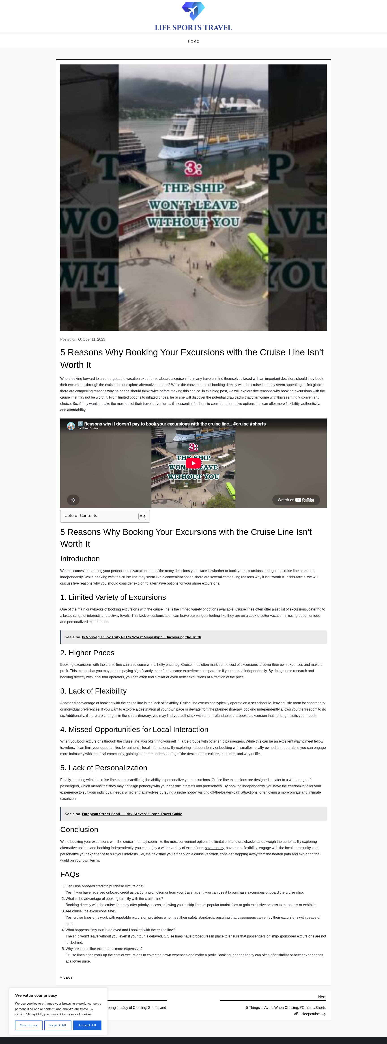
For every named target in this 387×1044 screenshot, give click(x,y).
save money (214, 848)
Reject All (58, 1025)
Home (193, 41)
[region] (58, 1011)
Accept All (87, 1025)
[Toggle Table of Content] (140, 516)
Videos (66, 977)
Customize (29, 1025)
